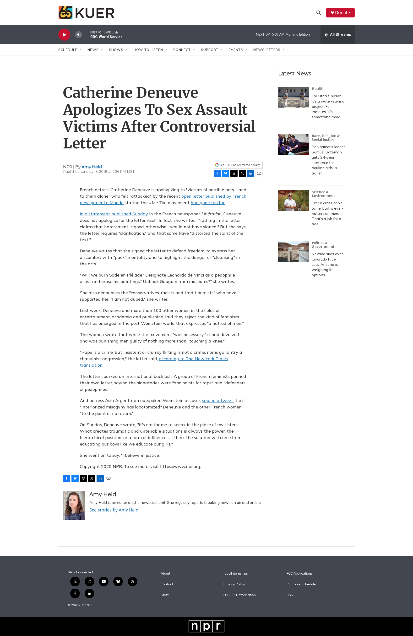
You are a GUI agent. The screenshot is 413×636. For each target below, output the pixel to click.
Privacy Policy (234, 584)
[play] (64, 35)
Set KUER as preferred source (240, 165)
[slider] (86, 34)
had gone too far (208, 202)
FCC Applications (300, 574)
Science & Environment (323, 194)
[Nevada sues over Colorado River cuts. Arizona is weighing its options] (293, 251)
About (165, 574)
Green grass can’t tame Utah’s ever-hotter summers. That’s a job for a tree (327, 213)
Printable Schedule (301, 584)
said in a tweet (218, 400)
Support (209, 50)
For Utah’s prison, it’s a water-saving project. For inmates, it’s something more (328, 106)
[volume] (79, 34)
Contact (167, 584)
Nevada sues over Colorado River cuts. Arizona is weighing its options (327, 264)
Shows (116, 50)
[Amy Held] (74, 505)
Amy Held (92, 166)
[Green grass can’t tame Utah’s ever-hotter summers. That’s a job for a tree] (293, 200)
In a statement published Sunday (114, 214)
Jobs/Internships (235, 574)
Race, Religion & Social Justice (326, 138)
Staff (164, 595)
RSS (290, 595)
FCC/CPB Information (239, 595)
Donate (342, 12)
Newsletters (266, 50)
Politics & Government (323, 245)
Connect (182, 50)
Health (317, 89)
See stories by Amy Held (113, 510)
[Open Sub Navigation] (81, 50)
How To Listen (148, 50)
